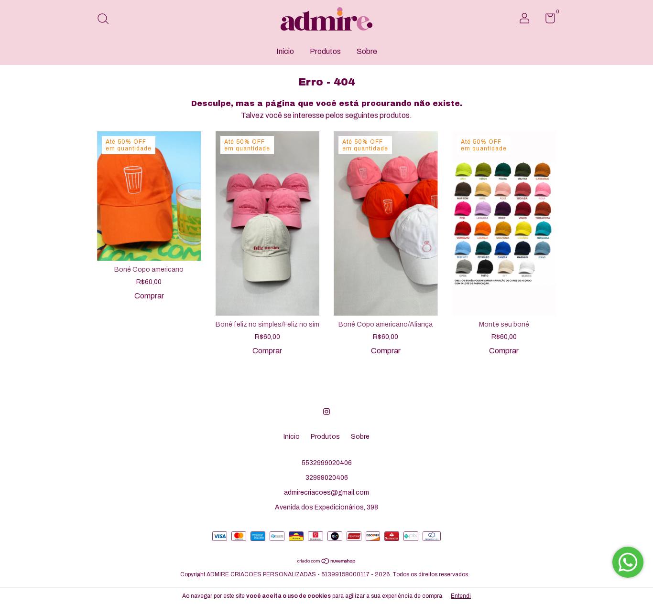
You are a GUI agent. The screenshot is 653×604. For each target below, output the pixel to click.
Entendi (461, 596)
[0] (546, 20)
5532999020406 (327, 462)
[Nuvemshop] (327, 562)
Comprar (149, 296)
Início (285, 51)
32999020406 (326, 477)
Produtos (325, 51)
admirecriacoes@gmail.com (326, 492)
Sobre (367, 51)
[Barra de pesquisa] (106, 19)
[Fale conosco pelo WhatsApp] (627, 562)
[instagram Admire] (326, 411)
